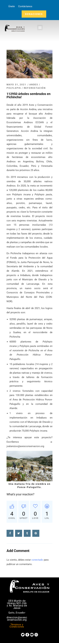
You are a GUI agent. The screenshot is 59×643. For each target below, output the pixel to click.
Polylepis (14, 88)
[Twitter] (23, 634)
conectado (37, 559)
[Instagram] (36, 634)
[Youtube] (32, 634)
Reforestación (35, 88)
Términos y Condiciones (17, 625)
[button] (40, 27)
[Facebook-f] (27, 634)
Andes (33, 84)
